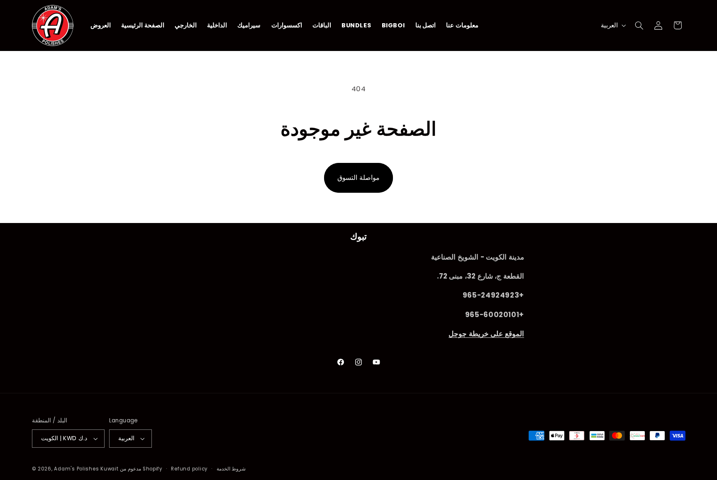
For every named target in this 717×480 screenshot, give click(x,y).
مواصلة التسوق (358, 177)
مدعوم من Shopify (141, 468)
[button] (639, 25)
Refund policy (189, 468)
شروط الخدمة (231, 468)
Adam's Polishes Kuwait (86, 468)
